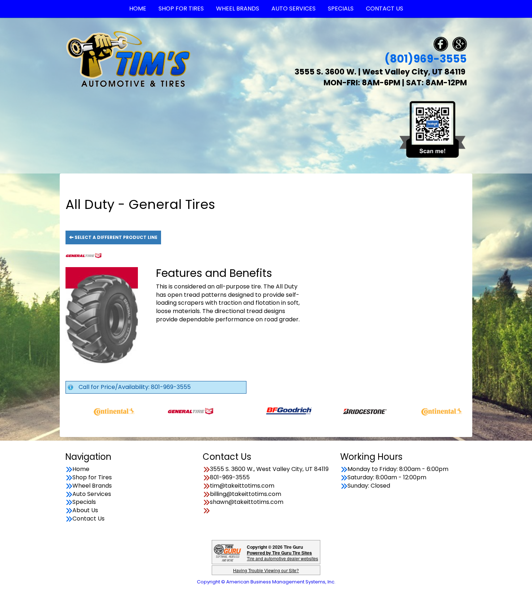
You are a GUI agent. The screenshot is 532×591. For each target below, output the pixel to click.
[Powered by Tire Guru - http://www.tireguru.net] (227, 552)
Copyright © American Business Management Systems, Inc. (266, 581)
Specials (84, 502)
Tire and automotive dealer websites (282, 555)
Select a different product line (115, 237)
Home (80, 469)
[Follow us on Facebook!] (441, 43)
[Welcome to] (128, 59)
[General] (168, 411)
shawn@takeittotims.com (246, 502)
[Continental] (91, 411)
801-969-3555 (230, 477)
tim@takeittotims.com (242, 486)
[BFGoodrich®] (266, 411)
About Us (85, 510)
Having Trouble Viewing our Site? (266, 570)
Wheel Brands (92, 486)
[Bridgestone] (343, 411)
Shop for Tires (92, 477)
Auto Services (91, 494)
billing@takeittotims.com (245, 494)
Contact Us (88, 519)
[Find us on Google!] (459, 43)
